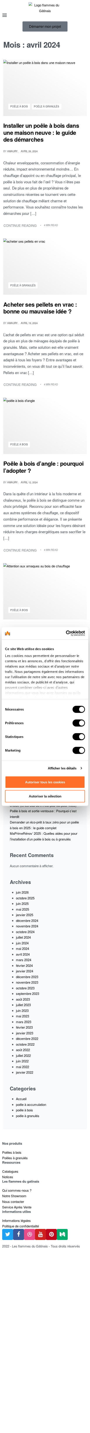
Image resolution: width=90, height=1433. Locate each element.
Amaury (12, 151)
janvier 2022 (24, 1072)
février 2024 (24, 965)
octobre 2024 (25, 931)
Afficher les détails (62, 768)
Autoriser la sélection (45, 796)
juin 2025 (22, 903)
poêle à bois (19, 106)
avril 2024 (23, 954)
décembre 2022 (27, 1038)
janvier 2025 (24, 914)
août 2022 (23, 1049)
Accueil (21, 1098)
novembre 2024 (27, 926)
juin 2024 (22, 943)
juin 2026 (22, 892)
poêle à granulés (46, 106)
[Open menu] (4, 15)
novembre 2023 (27, 982)
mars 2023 (23, 1021)
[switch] (79, 722)
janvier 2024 (24, 971)
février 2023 (24, 1027)
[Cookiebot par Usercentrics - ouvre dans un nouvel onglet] (66, 633)
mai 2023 (22, 1016)
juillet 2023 (23, 1004)
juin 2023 (22, 1010)
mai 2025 (22, 909)
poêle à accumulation (31, 1104)
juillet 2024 (23, 937)
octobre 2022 (25, 1044)
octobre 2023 (25, 988)
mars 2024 (23, 959)
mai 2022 (22, 1066)
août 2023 (23, 999)
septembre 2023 (27, 993)
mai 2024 (22, 948)
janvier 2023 (24, 1033)
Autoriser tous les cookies (45, 782)
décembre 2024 (27, 920)
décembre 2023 (27, 976)
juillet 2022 (23, 1055)
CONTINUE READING (20, 225)
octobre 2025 (25, 898)
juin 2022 (22, 1061)
